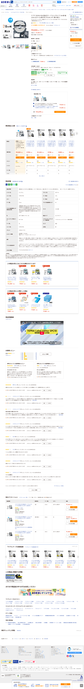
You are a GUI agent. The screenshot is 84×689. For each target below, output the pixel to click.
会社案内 (20, 648)
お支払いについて (4, 651)
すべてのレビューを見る (59, 485)
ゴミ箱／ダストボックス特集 (7, 668)
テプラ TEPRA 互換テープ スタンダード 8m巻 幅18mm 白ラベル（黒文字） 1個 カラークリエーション (41, 144)
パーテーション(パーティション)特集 (56, 667)
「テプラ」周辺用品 (9, 601)
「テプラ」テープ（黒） (70, 601)
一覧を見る (18, 630)
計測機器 (45, 622)
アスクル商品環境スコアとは (71, 184)
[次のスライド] (29, 47)
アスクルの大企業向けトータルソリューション (57, 654)
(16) (43, 162)
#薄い (35, 117)
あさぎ (14, 436)
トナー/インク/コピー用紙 (25, 615)
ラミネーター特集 (36, 667)
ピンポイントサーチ (41, 670)
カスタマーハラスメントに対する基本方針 (25, 653)
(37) (21, 534)
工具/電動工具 (30, 622)
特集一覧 (46, 670)
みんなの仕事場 (53, 651)
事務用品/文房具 (9, 615)
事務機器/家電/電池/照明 (10, 9)
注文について (3, 648)
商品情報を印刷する (79, 12)
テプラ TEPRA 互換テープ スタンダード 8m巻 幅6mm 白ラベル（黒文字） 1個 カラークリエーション (62, 144)
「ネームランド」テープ (18, 608)
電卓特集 (19, 667)
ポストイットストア (23, 670)
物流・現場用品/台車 (21, 622)
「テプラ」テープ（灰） (28, 603)
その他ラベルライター (10, 610)
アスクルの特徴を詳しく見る (65, 686)
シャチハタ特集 (4, 670)
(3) (21, 520)
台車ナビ (48, 668)
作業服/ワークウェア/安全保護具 (14, 624)
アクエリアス (30, 638)
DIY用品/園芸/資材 (26, 624)
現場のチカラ (44, 668)
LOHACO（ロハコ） (54, 648)
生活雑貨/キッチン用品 (70, 615)
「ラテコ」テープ (38, 608)
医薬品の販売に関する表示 (39, 657)
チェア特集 (65, 667)
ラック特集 (70, 667)
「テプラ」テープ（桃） (49, 603)
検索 (59, 2)
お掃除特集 (15, 668)
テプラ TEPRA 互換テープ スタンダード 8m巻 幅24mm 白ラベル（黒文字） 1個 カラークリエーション (73, 144)
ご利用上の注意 (37, 653)
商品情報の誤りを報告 (16, 181)
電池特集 (23, 667)
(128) (22, 507)
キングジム (7, 12)
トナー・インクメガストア (13, 667)
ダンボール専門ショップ (36, 668)
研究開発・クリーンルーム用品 (55, 622)
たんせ (14, 449)
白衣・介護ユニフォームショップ (14, 670)
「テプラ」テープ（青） (40, 601)
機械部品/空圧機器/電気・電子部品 (70, 622)
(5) (49, 565)
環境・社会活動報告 (22, 651)
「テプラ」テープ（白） (41, 9)
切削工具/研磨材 (38, 622)
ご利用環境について (38, 652)
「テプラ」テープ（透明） (29, 601)
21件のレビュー (8, 355)
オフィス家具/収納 (60, 615)
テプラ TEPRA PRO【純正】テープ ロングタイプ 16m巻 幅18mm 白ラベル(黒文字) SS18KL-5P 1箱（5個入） (23, 517)
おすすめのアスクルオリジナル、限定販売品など (23, 528)
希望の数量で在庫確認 (74, 17)
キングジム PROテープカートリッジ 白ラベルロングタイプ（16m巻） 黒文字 (60, 9)
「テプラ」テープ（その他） (60, 603)
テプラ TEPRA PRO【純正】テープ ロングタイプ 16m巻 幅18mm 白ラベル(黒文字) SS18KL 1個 (23, 532)
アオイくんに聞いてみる (75, 652)
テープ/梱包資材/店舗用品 (11, 622)
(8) (74, 162)
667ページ (30, 250)
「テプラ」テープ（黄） (60, 601)
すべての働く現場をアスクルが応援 (57, 668)
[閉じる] (72, 680)
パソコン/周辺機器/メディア (37, 615)
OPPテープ (23, 638)
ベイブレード (16, 638)
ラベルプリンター (19, 610)
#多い (32, 117)
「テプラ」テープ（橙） (18, 603)
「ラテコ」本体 (73, 608)
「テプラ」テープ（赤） (50, 601)
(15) (64, 162)
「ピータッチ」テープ (29, 608)
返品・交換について (4, 652)
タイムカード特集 (29, 667)
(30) (32, 162)
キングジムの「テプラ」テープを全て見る (17, 12)
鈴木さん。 (15, 384)
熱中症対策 (46, 638)
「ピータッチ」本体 (64, 608)
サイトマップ (37, 648)
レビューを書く (51, 22)
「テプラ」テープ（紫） (39, 603)
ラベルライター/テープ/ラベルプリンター (22, 9)
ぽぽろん (16, 365)
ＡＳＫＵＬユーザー (16, 396)
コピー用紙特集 (4, 667)
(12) (61, 565)
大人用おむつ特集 (72, 668)
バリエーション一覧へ (23, 497)
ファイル (16, 615)
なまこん (45, 365)
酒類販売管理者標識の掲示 (39, 656)
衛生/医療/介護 (18, 617)
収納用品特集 (78, 668)
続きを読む (35, 400)
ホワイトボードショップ (45, 667)
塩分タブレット (38, 638)
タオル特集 (29, 668)
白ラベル (30, 12)
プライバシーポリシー (38, 651)
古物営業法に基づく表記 (39, 655)
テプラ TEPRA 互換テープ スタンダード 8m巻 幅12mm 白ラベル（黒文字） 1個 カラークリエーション (30, 144)
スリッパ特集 (24, 668)
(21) (22, 162)
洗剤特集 (19, 668)
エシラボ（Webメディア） (55, 652)
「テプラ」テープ (33, 9)
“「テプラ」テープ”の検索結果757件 (31, 546)
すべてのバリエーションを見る (60, 55)
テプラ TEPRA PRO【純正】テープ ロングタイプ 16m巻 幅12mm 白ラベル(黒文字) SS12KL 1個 (23, 505)
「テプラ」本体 (46, 608)
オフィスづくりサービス (32, 670)
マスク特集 (66, 668)
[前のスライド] (1, 47)
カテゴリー (3, 6)
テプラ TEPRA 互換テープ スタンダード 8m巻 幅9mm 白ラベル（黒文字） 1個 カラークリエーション (52, 144)
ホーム (2, 9)
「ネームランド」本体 (55, 608)
